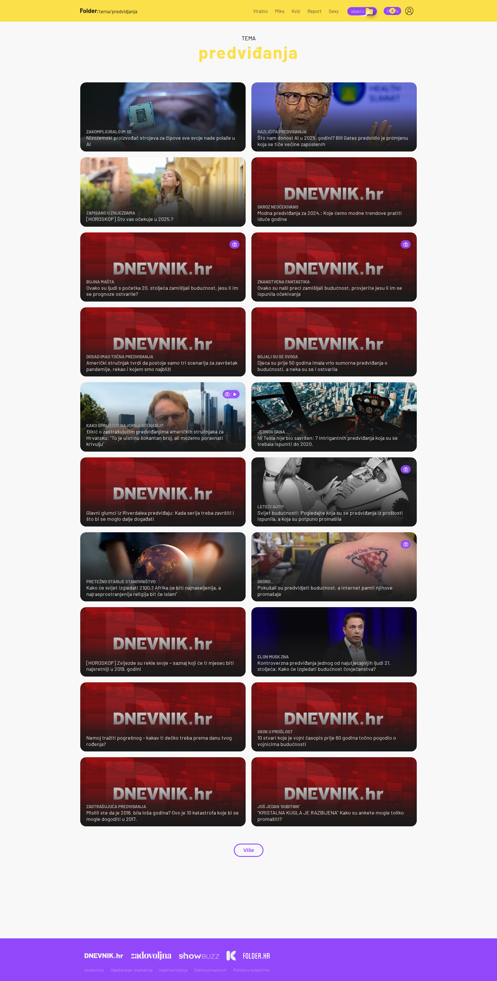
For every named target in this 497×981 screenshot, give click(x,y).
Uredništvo (94, 969)
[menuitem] (410, 11)
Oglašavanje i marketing (131, 969)
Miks (279, 11)
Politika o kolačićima (251, 969)
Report (314, 11)
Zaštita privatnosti (210, 969)
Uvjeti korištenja (173, 969)
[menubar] (410, 11)
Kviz (296, 11)
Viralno (260, 11)
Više (248, 850)
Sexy (334, 11)
